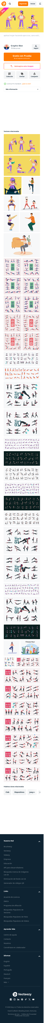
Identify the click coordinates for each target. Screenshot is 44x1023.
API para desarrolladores (13, 1016)
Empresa (7, 1008)
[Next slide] (34, 941)
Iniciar (33, 4)
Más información (11, 88)
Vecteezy (7, 999)
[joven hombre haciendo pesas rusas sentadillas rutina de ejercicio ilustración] (30, 202)
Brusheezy (8, 995)
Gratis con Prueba (22, 56)
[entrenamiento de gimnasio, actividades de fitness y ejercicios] (29, 794)
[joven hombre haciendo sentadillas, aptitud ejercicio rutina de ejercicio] (14, 261)
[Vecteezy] (3, 3)
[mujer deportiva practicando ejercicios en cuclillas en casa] (21, 284)
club (7, 941)
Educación (8, 1012)
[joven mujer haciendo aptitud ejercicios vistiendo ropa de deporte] (12, 203)
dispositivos (19, 941)
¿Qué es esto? (26, 84)
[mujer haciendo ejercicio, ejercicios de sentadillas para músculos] (11, 240)
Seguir (36, 48)
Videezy (7, 1004)
